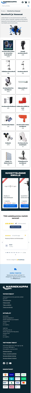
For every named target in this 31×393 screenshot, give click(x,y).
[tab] (6, 252)
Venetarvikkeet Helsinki (10, 358)
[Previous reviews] (2, 242)
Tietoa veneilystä (8, 307)
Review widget (11, 259)
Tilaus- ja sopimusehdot (10, 353)
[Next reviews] (28, 242)
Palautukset (6, 302)
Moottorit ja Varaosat (13, 11)
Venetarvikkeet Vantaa (9, 356)
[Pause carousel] (15, 254)
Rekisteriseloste (7, 351)
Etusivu (3, 11)
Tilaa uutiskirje (7, 305)
